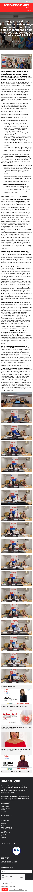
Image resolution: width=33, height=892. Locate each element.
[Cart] (30, 10)
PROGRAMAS (6, 828)
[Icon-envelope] (32, 1)
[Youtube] (27, 1)
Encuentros (4, 819)
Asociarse (4, 813)
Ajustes (20, 889)
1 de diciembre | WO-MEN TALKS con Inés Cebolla (16, 771)
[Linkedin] (24, 1)
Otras (2, 825)
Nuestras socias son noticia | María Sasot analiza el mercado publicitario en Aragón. (16, 750)
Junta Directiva (5, 808)
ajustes (14, 886)
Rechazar (13, 889)
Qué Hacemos (5, 806)
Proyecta (3, 834)
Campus (3, 836)
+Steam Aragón (5, 832)
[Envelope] (15, 843)
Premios (3, 811)
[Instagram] (22, 1)
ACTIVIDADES (6, 816)
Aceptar (5, 889)
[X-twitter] (29, 1)
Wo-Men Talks (5, 820)
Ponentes (3, 823)
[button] (2, 10)
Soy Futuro (4, 831)
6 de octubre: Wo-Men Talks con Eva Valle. (14, 706)
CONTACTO (6, 858)
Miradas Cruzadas (6, 822)
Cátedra (3, 837)
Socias (3, 809)
